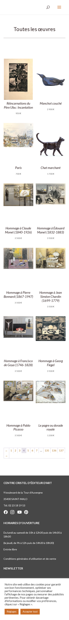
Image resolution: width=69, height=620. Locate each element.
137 (61, 450)
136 (54, 450)
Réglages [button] (11, 611)
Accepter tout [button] (30, 611)
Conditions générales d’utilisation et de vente (29, 558)
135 (47, 450)
